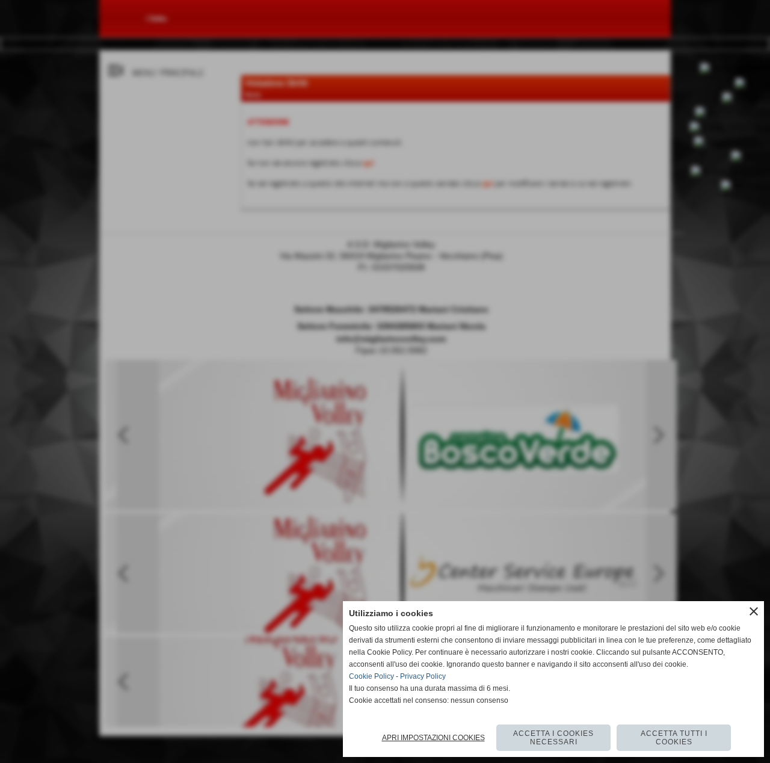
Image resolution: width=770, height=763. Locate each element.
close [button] (754, 611)
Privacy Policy (423, 676)
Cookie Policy (371, 676)
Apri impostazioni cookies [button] (433, 738)
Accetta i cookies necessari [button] (553, 737)
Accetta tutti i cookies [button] (674, 737)
